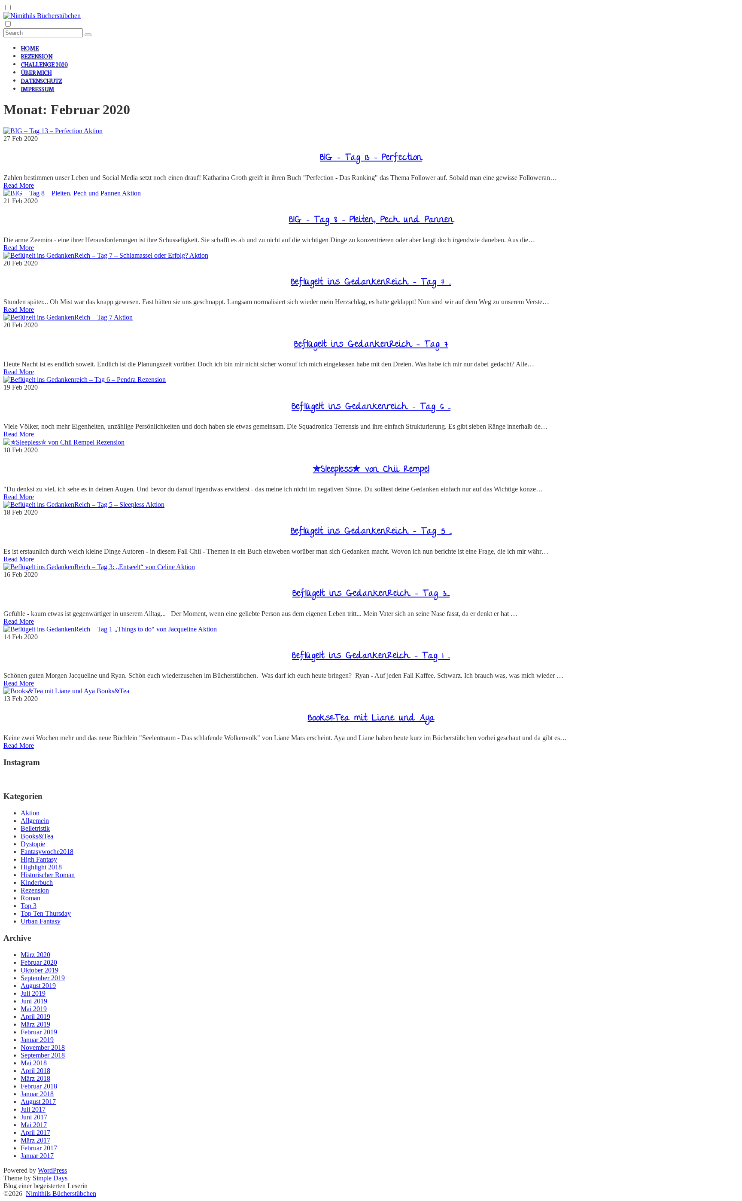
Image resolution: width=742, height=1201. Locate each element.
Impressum (37, 89)
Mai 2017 (34, 1124)
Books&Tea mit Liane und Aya (371, 718)
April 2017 (35, 1132)
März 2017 (35, 1140)
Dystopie (33, 843)
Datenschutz (41, 80)
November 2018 (43, 1047)
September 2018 (43, 1055)
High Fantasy (39, 859)
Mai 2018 (34, 1063)
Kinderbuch (37, 882)
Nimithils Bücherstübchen (61, 1193)
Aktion (93, 130)
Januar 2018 (37, 1093)
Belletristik (35, 828)
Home (30, 48)
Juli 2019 (33, 993)
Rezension (36, 56)
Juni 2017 (34, 1117)
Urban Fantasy (41, 921)
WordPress (52, 1170)
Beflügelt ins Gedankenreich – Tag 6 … (371, 407)
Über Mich (36, 72)
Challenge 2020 (44, 64)
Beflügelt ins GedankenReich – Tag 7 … (371, 282)
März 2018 (35, 1078)
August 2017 (38, 1101)
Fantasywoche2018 (47, 851)
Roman (30, 898)
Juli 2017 (33, 1109)
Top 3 (28, 905)
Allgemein (35, 820)
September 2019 (43, 978)
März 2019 (35, 1024)
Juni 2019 (34, 1001)
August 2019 (38, 985)
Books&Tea (113, 691)
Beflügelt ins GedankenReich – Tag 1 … (371, 656)
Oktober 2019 (39, 970)
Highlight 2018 (41, 867)
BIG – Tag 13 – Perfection (371, 158)
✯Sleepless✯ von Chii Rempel (371, 470)
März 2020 (35, 954)
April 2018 (35, 1070)
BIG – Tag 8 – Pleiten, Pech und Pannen (371, 220)
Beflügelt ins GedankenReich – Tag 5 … (371, 532)
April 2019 (35, 1016)
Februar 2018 (39, 1086)
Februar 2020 (39, 962)
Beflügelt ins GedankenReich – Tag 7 (371, 345)
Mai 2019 (34, 1008)
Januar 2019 (37, 1039)
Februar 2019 (39, 1032)
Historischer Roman (48, 874)
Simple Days (50, 1178)
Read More (18, 185)
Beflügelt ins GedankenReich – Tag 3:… (371, 594)
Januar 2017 (37, 1155)
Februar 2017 (39, 1148)
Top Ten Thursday (46, 913)
